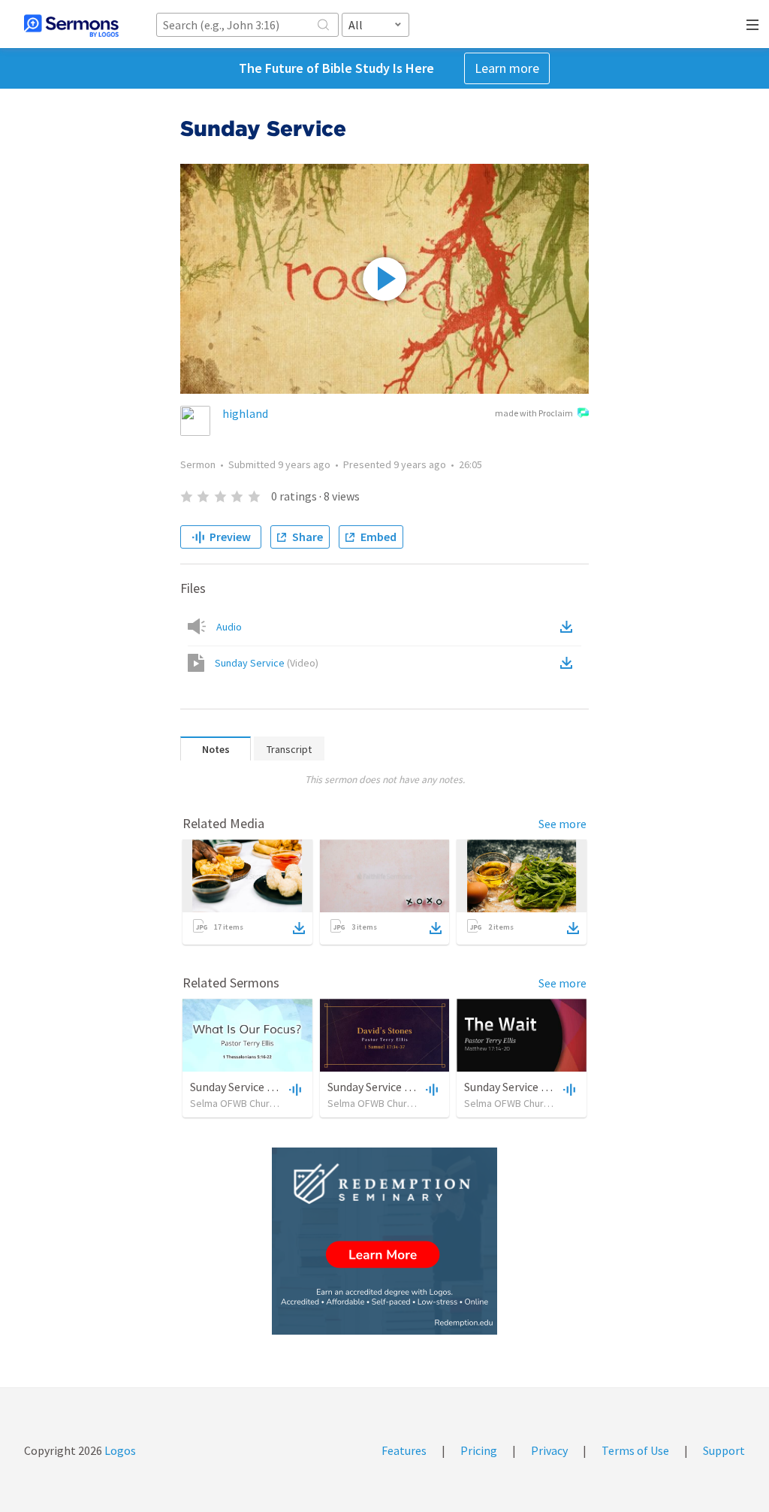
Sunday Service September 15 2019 (277, 1086)
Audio (229, 627)
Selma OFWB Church (235, 1103)
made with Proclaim (534, 413)
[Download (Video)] (569, 663)
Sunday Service (266, 663)
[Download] (299, 928)
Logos (119, 1450)
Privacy (549, 1450)
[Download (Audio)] (569, 626)
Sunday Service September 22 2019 (414, 1086)
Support (724, 1450)
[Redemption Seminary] (384, 1241)
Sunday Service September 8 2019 (548, 1086)
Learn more (507, 68)
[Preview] (293, 1089)
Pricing (478, 1450)
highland (245, 413)
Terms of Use (635, 1450)
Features (404, 1450)
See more (562, 823)
